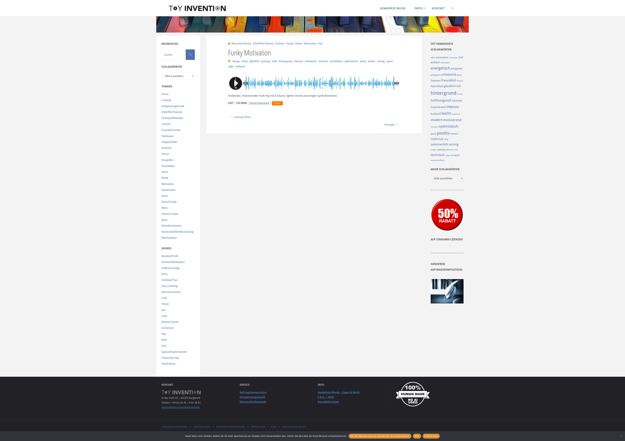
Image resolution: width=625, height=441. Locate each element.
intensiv (298, 61)
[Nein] (621, 436)
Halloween (167, 136)
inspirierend (438, 107)
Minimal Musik (169, 322)
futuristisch (437, 86)
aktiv (433, 57)
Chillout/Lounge (170, 268)
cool (460, 57)
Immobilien (168, 166)
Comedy (166, 100)
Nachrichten (168, 190)
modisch (323, 61)
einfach (435, 62)
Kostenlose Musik (294, 427)
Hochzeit (166, 148)
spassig (441, 149)
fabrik (459, 75)
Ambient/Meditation (173, 262)
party (363, 61)
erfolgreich (436, 75)
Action (165, 94)
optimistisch (351, 61)
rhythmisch (437, 139)
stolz (456, 150)
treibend (240, 66)
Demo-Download (259, 103)
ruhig (446, 139)
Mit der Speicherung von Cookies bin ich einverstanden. (380, 436)
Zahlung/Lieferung (174, 427)
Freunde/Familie (171, 130)
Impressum (258, 427)
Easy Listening (169, 286)
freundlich (448, 80)
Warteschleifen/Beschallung (177, 231)
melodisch (310, 61)
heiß (274, 61)
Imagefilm (167, 160)
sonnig (380, 61)
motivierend (452, 120)
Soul (163, 345)
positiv (371, 61)
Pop (320, 43)
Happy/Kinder (169, 142)
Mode (298, 43)
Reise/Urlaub (168, 201)
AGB (273, 427)
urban (447, 155)
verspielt (455, 155)
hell (459, 86)
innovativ (457, 100)
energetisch (440, 68)
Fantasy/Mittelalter (172, 118)
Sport (164, 219)
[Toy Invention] (197, 8)
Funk (164, 298)
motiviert (434, 127)
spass (389, 61)
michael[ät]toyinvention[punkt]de (180, 407)
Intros (164, 171)
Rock (164, 339)
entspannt (456, 68)
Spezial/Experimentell (174, 351)
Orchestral (167, 328)
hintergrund (285, 61)
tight (231, 66)
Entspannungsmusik (172, 106)
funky (245, 61)
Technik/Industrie (171, 225)
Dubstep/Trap (169, 280)
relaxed (454, 133)
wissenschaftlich (438, 160)
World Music (168, 363)
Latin (164, 315)
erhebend (449, 74)
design (236, 61)
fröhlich (460, 81)
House (289, 43)
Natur (164, 195)
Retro (164, 207)
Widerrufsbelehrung (230, 427)
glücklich (254, 61)
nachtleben (336, 61)
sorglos (434, 150)
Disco (164, 274)
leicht (446, 113)
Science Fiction (169, 213)
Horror (165, 154)
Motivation (310, 43)
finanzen (436, 80)
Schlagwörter (171, 66)
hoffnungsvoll (441, 100)
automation (442, 57)
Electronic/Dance (241, 43)
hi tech (460, 94)
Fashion (279, 43)
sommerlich (439, 144)
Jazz (163, 309)
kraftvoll (436, 113)
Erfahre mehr (431, 436)
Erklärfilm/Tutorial (263, 43)
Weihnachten (169, 237)
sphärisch (449, 150)
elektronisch (445, 63)
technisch (438, 155)
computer (453, 57)
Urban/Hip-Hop (170, 357)
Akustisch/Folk (169, 256)
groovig (265, 61)
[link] (452, 8)
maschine (455, 114)
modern (437, 120)
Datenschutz (202, 427)
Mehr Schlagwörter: (445, 169)
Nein (417, 436)
